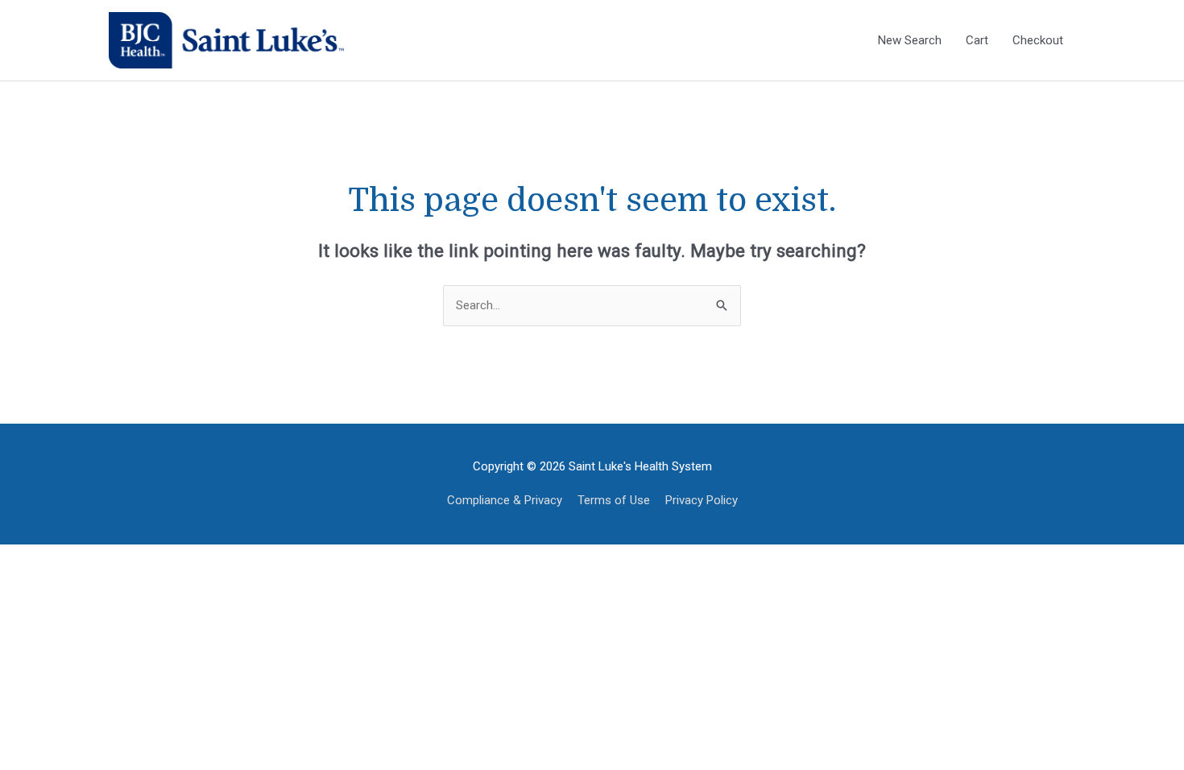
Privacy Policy (701, 500)
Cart (977, 40)
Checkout (1037, 40)
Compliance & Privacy (504, 500)
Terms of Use (614, 500)
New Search (910, 40)
